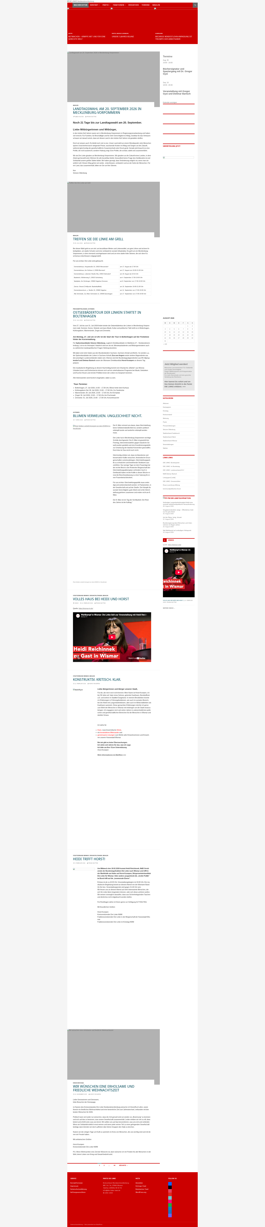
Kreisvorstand (78, 1083)
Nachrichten (80, 5)
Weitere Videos (169, 608)
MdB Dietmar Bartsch (170, 474)
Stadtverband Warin (169, 437)
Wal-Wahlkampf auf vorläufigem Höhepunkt (177, 530)
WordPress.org (141, 1192)
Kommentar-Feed (142, 1189)
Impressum (74, 1186)
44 (114, 1165)
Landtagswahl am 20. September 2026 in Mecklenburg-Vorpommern (107, 111)
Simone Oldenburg (122, 33)
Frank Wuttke (91, 116)
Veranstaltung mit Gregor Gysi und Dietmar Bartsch (177, 92)
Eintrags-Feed (141, 1186)
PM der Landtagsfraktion (179, 498)
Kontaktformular (76, 1183)
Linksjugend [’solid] (169, 477)
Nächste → (123, 1165)
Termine (146, 5)
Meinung (166, 418)
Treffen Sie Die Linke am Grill (98, 239)
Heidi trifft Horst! (89, 859)
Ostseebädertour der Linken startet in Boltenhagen (107, 314)
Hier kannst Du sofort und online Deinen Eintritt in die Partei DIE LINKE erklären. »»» (178, 384)
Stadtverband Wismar (81, 595)
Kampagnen (159, 33)
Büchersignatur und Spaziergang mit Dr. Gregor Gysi (177, 71)
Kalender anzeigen (170, 102)
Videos (171, 540)
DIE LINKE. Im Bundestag (171, 466)
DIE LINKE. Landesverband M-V (173, 470)
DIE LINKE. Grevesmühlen (171, 481)
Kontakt (94, 5)
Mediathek (133, 5)
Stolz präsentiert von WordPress (93, 1224)
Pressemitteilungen (80, 309)
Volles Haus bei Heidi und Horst (101, 599)
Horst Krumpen (94, 683)
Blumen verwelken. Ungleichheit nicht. (107, 416)
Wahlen (156, 5)
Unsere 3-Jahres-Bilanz (123, 36)
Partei (105, 5)
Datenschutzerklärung (78, 1189)
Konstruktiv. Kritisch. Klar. (97, 680)
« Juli (165, 344)
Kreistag (165, 411)
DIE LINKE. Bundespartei (171, 462)
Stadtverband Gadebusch (171, 433)
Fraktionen (118, 5)
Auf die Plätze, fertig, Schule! (172, 517)
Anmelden (139, 1183)
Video (76, 603)
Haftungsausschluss (78, 1192)
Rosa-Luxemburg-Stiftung (171, 485)
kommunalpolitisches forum (172, 489)
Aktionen (91, 309)
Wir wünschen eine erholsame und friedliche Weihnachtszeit (103, 1088)
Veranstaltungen (95, 595)
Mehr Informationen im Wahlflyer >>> (112, 755)
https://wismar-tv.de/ (86, 608)
